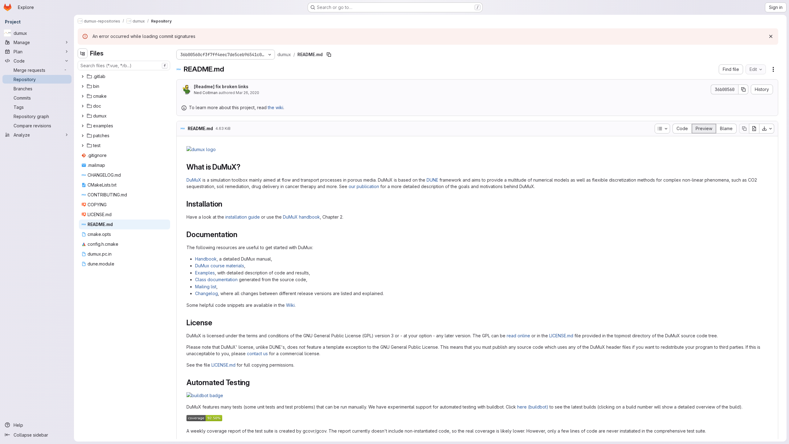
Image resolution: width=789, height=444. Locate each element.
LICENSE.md (561, 335)
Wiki (290, 305)
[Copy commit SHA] (743, 89)
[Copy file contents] (744, 129)
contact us (257, 353)
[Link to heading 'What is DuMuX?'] (244, 166)
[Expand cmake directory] (82, 96)
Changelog (206, 293)
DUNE (432, 180)
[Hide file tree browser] (83, 53)
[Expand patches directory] (82, 135)
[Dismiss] (771, 36)
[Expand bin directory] (82, 86)
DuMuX (193, 180)
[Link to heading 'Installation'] (226, 203)
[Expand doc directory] (82, 106)
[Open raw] (754, 129)
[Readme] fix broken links (221, 86)
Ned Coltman (206, 92)
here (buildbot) (532, 406)
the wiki (275, 107)
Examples (205, 272)
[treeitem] (124, 76)
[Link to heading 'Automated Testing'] (254, 382)
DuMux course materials (219, 265)
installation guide (242, 217)
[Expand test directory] (82, 145)
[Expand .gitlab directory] (82, 76)
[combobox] (124, 65)
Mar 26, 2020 (247, 92)
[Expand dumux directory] (82, 116)
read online (518, 335)
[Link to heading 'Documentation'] (241, 234)
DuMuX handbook (301, 217)
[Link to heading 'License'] (216, 322)
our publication (364, 186)
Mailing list (205, 286)
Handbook (206, 258)
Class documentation (216, 279)
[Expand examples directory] (82, 126)
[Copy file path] (329, 55)
